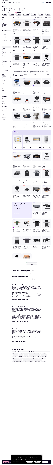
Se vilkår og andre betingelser (19, 75)
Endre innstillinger (16, 461)
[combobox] (38, 17)
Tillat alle (37, 461)
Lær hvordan (19, 12)
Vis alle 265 (3, 56)
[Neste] (50, 14)
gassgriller (27, 272)
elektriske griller (35, 272)
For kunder (3, 0)
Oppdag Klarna (10, 2)
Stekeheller (3, 26)
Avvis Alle (29, 461)
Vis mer (29, 10)
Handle (14, 2)
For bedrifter (6, 0)
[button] (44, 2)
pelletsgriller (16, 273)
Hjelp (19, 2)
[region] (26, 459)
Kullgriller (3, 23)
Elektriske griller (4, 24)
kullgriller (30, 272)
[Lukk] (41, 456)
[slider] (2, 35)
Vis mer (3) (3, 27)
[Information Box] (18, 17)
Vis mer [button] (32, 264)
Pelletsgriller (4, 25)
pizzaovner (39, 272)
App (16, 2)
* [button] (27, 33)
